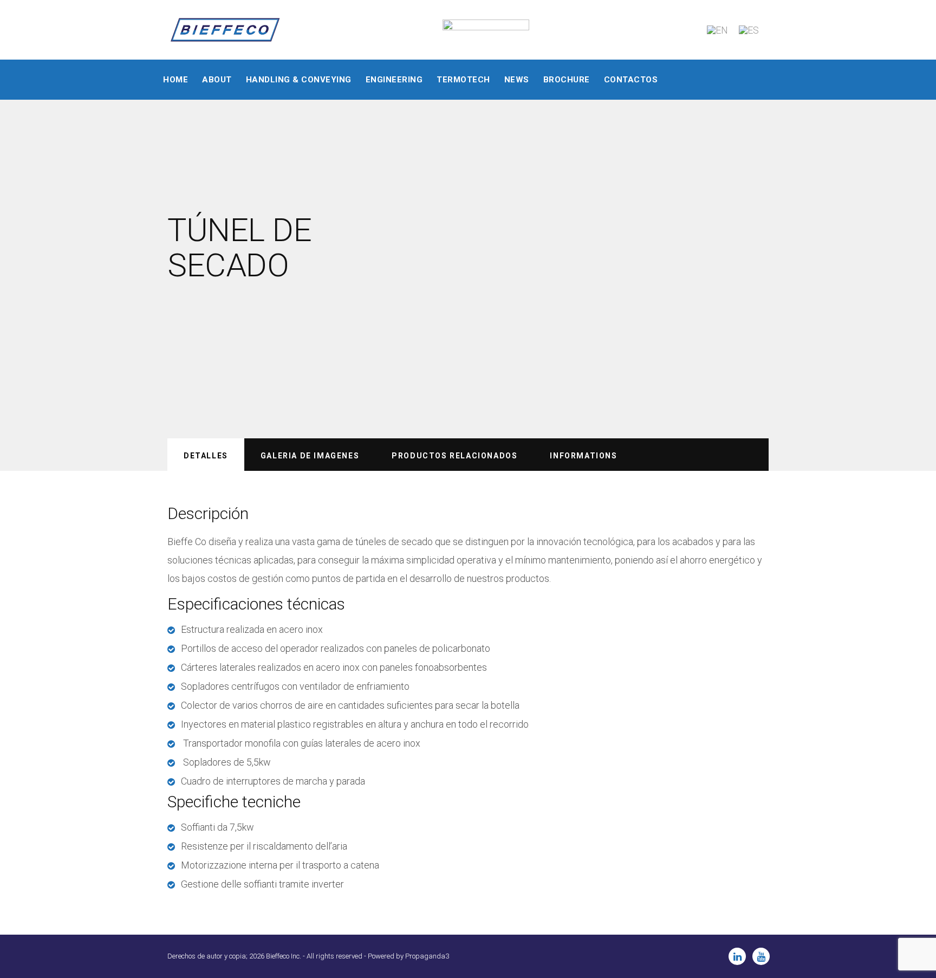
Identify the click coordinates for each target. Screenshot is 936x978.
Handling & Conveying (299, 80)
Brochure (566, 80)
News (516, 80)
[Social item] (737, 956)
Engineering (394, 80)
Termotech (463, 80)
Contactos (631, 80)
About (217, 80)
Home (175, 80)
